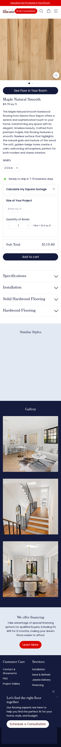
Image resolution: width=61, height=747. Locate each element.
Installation (38, 669)
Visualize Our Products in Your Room (30, 2)
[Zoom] (56, 75)
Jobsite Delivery (41, 680)
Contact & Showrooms (10, 671)
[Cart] (49, 11)
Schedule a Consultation (28, 724)
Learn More (30, 645)
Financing (38, 685)
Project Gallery (11, 683)
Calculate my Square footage (26, 189)
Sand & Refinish (41, 674)
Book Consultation (26, 11)
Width (7, 160)
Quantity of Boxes (17, 219)
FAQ (5, 678)
